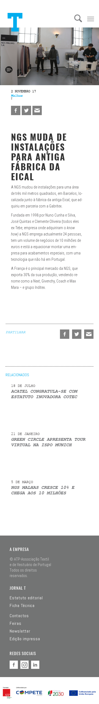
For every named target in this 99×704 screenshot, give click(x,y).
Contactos (19, 616)
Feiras (15, 623)
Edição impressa (25, 639)
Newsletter (20, 631)
